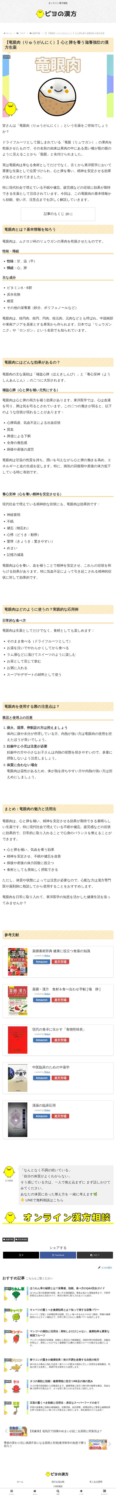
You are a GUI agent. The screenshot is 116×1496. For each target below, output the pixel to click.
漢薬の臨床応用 (44, 1105)
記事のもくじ (54, 214)
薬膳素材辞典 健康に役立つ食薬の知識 (61, 951)
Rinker (47, 956)
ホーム (20, 1482)
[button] (95, 1255)
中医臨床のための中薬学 (50, 1067)
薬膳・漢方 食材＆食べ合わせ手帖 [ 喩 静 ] (66, 989)
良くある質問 (96, 1482)
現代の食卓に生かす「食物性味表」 (59, 1029)
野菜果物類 (22, 1239)
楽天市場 (60, 961)
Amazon (41, 961)
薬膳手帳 (9, 1239)
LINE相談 (58, 1486)
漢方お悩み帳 (58, 1482)
